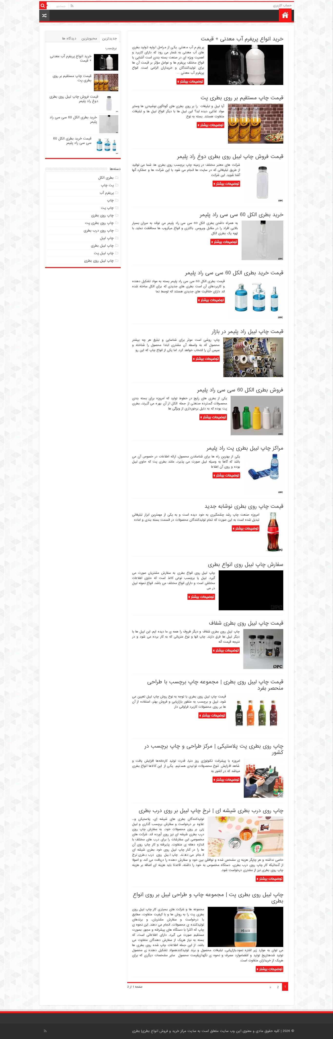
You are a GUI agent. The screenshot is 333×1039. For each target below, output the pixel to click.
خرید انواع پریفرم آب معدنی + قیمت (242, 39)
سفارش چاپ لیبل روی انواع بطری (245, 565)
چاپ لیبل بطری (102, 245)
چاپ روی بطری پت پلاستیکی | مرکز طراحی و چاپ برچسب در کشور (214, 749)
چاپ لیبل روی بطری (99, 260)
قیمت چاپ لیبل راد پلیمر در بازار (247, 332)
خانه (285, 15)
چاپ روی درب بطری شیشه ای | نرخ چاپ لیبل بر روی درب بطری (211, 811)
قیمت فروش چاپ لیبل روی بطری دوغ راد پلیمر (230, 157)
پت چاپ (107, 185)
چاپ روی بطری (102, 215)
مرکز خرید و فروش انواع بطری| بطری (159, 1031)
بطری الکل (106, 177)
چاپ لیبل (107, 238)
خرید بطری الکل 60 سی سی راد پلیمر (241, 215)
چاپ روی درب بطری (99, 230)
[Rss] (72, 6)
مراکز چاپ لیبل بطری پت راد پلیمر (245, 448)
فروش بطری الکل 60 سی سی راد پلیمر (240, 390)
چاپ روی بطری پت (99, 223)
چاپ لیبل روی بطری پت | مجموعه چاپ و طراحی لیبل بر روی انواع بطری (208, 898)
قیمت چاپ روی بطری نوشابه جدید (244, 506)
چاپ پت (107, 208)
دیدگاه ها (69, 38)
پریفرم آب (107, 192)
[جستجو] (43, 5)
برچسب (111, 48)
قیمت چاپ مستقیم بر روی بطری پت (242, 98)
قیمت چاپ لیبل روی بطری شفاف (246, 623)
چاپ (110, 200)
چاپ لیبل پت (104, 253)
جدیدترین (109, 38)
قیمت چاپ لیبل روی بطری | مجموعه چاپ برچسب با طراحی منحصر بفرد (215, 685)
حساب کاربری (282, 5)
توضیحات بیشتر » (190, 81)
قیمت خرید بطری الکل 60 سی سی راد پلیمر (234, 273)
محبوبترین (89, 38)
